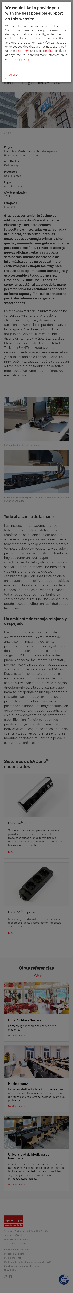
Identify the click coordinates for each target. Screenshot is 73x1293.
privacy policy (20, 59)
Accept (13, 74)
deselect (48, 50)
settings (23, 50)
